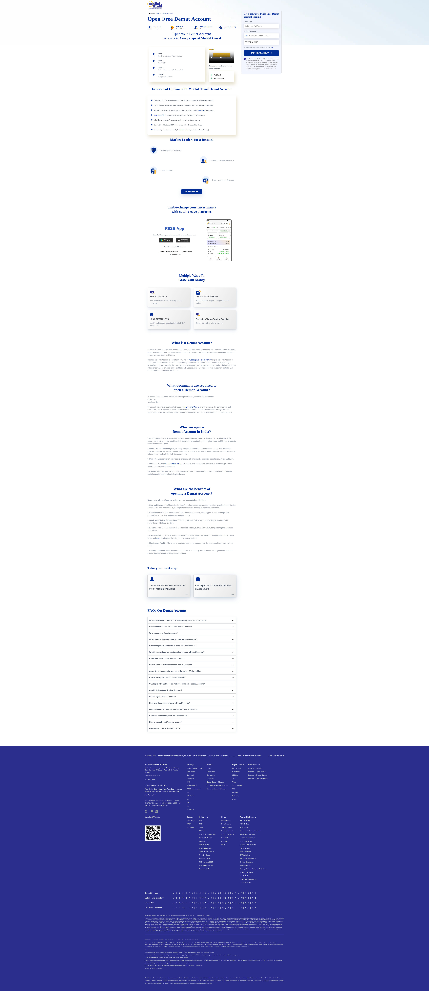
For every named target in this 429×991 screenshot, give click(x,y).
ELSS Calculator (245, 883)
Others (223, 817)
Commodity (191, 775)
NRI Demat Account (194, 789)
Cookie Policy (204, 845)
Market (209, 765)
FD (188, 806)
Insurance (190, 810)
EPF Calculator (245, 855)
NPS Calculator (245, 876)
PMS (188, 803)
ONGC (234, 799)
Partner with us (254, 765)
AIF (188, 799)
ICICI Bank (236, 772)
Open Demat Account (206, 851)
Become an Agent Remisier (258, 778)
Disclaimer (203, 841)
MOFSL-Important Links (207, 834)
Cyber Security (226, 824)
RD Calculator (245, 827)
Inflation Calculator (246, 872)
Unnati (223, 845)
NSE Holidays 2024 (206, 862)
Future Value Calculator (248, 858)
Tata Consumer (237, 785)
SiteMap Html (204, 869)
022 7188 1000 (150, 795)
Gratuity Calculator (246, 862)
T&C (271, 47)
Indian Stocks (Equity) (195, 768)
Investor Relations (205, 838)
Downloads (224, 838)
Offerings (190, 765)
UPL (233, 789)
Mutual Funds (192, 785)
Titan (234, 782)
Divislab (235, 792)
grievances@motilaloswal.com (192, 930)
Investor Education (205, 848)
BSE (200, 820)
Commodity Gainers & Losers (217, 785)
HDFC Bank (236, 768)
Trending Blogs (204, 855)
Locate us (190, 827)
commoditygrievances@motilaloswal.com (238, 946)
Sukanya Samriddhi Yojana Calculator (253, 869)
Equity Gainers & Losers (215, 782)
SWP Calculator (245, 851)
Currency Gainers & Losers (216, 789)
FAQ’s (189, 824)
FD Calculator (244, 824)
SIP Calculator (245, 820)
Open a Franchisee (255, 768)
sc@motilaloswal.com (152, 776)
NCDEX (202, 831)
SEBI (201, 827)
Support (190, 817)
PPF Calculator (245, 865)
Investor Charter (226, 827)
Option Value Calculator (248, 879)
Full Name (248, 22)
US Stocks (190, 796)
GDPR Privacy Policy (228, 834)
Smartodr (224, 841)
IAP (188, 792)
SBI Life (235, 775)
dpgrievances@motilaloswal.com (214, 930)
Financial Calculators (248, 817)
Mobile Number (250, 31)
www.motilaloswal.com (156, 983)
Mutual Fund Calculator (248, 845)
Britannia (235, 796)
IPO (188, 782)
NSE (200, 824)
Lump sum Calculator (247, 838)
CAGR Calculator (246, 841)
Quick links (203, 817)
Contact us (191, 820)
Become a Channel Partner (258, 775)
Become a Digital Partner (257, 772)
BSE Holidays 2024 (206, 865)
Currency (190, 778)
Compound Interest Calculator (250, 831)
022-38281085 (150, 779)
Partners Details (204, 858)
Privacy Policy (225, 820)
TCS (233, 778)
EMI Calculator (245, 848)
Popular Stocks (238, 765)
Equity (209, 768)
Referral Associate (227, 831)
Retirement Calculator (247, 834)
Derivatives (191, 772)
